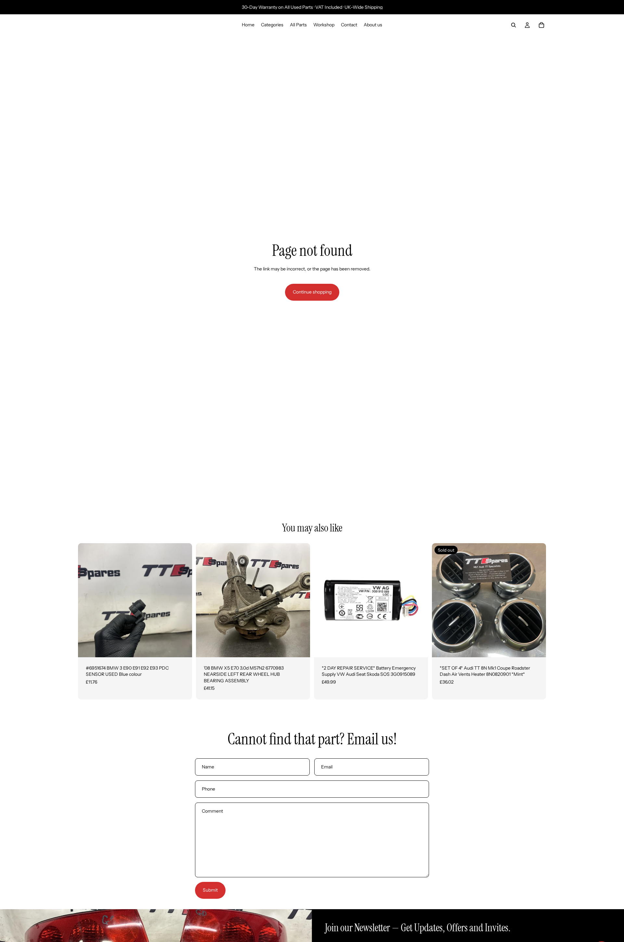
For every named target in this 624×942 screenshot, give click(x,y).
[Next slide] (182, 600)
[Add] (182, 647)
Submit (210, 890)
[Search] (513, 25)
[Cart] (541, 25)
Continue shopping (312, 292)
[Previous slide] (88, 600)
